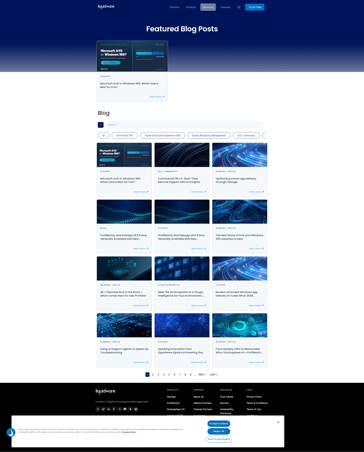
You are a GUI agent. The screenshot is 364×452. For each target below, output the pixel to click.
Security (224, 403)
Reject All (218, 431)
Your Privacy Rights (218, 439)
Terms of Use (254, 409)
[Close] (278, 422)
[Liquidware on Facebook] (113, 409)
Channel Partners (203, 409)
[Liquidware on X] (119, 409)
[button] (10, 432)
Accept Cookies (219, 423)
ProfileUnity (173, 403)
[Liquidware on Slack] (130, 409)
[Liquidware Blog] (103, 409)
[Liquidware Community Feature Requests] (136, 409)
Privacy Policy (254, 396)
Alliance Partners (203, 403)
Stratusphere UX (176, 409)
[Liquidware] (106, 7)
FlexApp (171, 396)
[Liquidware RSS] (97, 409)
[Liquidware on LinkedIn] (108, 409)
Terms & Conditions (257, 403)
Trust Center (226, 396)
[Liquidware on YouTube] (125, 409)
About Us (199, 396)
